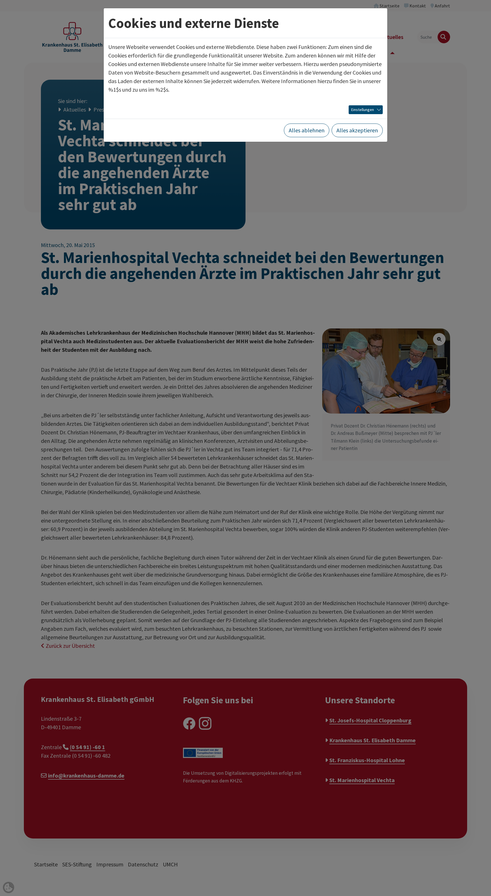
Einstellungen (362, 109)
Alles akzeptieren (357, 130)
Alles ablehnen (306, 130)
